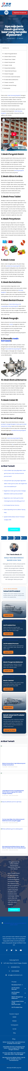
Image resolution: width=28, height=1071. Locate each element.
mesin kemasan (9, 339)
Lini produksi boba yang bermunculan (18, 1003)
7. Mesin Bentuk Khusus (10, 71)
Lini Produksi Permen (15, 988)
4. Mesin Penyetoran (9, 62)
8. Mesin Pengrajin (9, 74)
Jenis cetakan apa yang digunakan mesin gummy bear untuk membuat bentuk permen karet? (15, 473)
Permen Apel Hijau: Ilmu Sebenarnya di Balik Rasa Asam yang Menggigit (13, 820)
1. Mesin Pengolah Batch (10, 53)
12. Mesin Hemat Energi (10, 85)
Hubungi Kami (14, 529)
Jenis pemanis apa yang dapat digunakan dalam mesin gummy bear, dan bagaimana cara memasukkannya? (15, 483)
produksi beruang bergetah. (19, 430)
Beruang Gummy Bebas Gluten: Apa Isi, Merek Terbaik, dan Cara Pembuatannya (14, 847)
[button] (6, 12)
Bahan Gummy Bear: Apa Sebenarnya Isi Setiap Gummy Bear (13, 764)
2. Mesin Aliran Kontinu (10, 56)
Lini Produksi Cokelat (15, 993)
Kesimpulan (7, 88)
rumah (11, 324)
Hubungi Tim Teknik (10, 730)
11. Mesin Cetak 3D (9, 82)
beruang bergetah (19, 170)
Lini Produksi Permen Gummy (11, 505)
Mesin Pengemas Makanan (17, 997)
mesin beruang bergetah (14, 95)
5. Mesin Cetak (8, 65)
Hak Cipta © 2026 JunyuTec (14, 1067)
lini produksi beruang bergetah (13, 349)
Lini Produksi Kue (17, 1007)
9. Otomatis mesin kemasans (12, 76)
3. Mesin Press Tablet (9, 59)
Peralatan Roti (16, 985)
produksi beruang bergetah (13, 266)
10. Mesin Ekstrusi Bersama (11, 79)
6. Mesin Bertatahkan (9, 68)
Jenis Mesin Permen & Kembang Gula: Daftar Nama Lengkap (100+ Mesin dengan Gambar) (13, 792)
